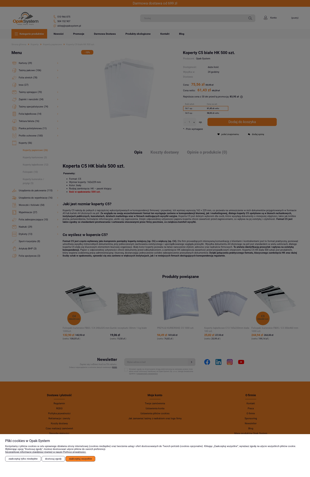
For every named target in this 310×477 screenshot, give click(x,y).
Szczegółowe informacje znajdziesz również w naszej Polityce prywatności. (45, 452)
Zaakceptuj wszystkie (80, 458)
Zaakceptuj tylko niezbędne (23, 458)
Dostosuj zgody (53, 458)
